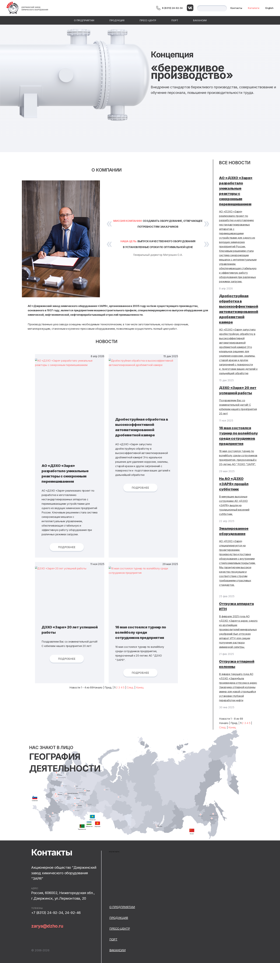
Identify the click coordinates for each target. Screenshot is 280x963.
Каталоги (253, 8)
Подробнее (67, 547)
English (269, 8)
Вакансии (200, 20)
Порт (174, 20)
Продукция (116, 20)
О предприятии (84, 20)
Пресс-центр (148, 20)
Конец (140, 687)
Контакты (236, 8)
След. (130, 687)
